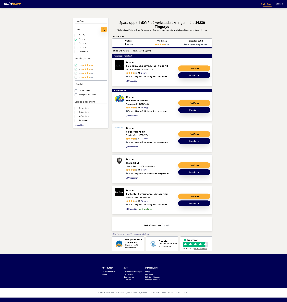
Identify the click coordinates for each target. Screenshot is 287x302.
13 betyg (144, 201)
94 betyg (144, 107)
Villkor (170, 293)
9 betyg (144, 73)
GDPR (186, 293)
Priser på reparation (152, 280)
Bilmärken (127, 280)
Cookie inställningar (158, 293)
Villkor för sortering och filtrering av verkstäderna (130, 234)
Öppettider (133, 81)
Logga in (279, 4)
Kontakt (105, 274)
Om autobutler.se (108, 272)
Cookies (178, 293)
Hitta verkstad (129, 277)
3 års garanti (128, 274)
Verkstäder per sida (152, 225)
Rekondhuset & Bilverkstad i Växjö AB (147, 65)
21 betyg (144, 138)
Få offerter (267, 4)
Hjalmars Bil (132, 162)
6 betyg (144, 170)
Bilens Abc (149, 274)
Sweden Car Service (137, 100)
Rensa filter (79, 125)
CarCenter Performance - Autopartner (147, 193)
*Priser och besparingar (133, 272)
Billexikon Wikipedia (152, 277)
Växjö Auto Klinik (135, 131)
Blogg (147, 272)
